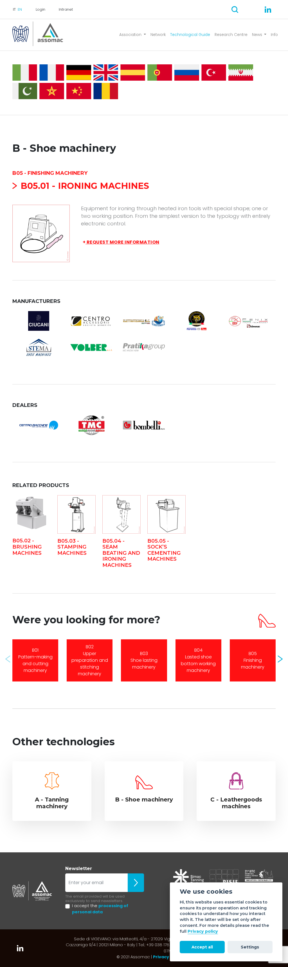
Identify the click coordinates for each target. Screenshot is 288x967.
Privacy (161, 957)
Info (274, 34)
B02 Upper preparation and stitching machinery (89, 660)
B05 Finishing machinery (252, 660)
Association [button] (131, 34)
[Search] (235, 9)
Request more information (121, 242)
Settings (250, 947)
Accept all (202, 947)
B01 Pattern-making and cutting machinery (35, 660)
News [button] (257, 34)
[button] (7, 659)
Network (158, 34)
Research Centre (231, 34)
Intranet (66, 9)
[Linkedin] (268, 9)
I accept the (100, 909)
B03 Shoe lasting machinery (144, 660)
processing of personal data (100, 909)
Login (40, 9)
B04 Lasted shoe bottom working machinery (198, 660)
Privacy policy (203, 931)
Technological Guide (190, 34)
